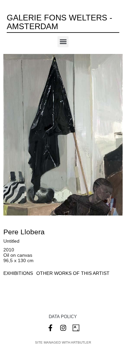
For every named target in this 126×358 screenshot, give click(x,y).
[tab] (18, 273)
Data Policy (63, 316)
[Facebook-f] (50, 328)
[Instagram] (63, 328)
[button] (63, 41)
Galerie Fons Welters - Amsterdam (59, 22)
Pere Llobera (24, 232)
